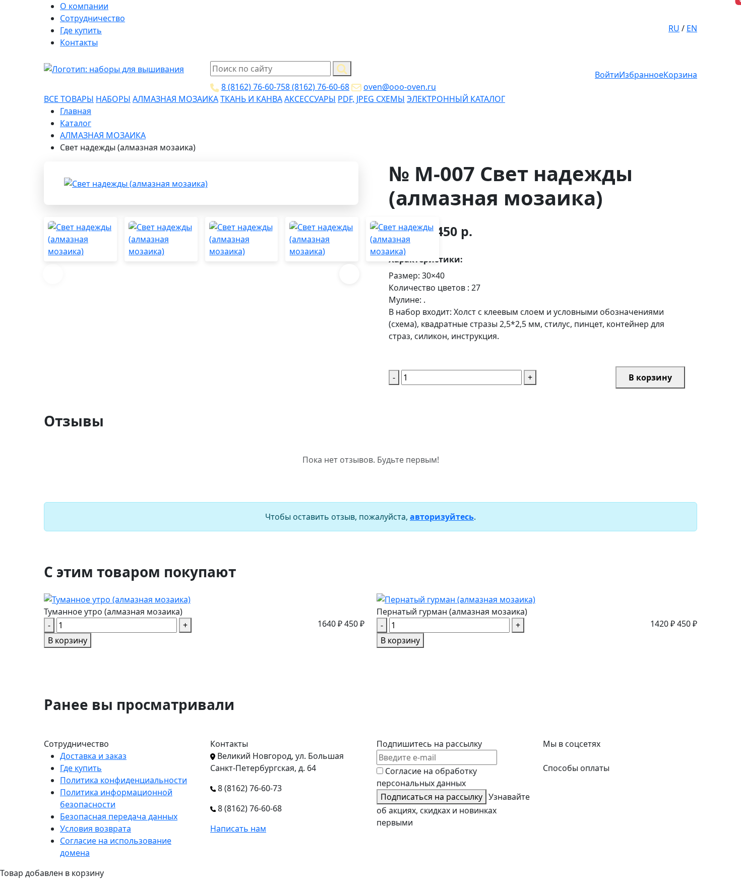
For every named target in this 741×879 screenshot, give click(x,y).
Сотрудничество (92, 18)
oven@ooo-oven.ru (399, 86)
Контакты (79, 42)
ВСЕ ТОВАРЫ (69, 98)
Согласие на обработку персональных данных (427, 777)
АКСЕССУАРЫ (310, 98)
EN (692, 28)
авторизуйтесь (442, 516)
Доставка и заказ (93, 755)
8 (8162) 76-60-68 (317, 86)
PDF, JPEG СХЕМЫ (371, 98)
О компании (84, 6)
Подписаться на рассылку (431, 796)
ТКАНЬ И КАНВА (251, 98)
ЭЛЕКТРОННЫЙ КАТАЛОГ (456, 98)
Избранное (641, 74)
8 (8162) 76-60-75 (253, 86)
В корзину (650, 377)
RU (674, 28)
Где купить (81, 30)
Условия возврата (95, 828)
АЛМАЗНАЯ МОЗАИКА (175, 98)
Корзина (680, 74)
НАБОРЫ (113, 98)
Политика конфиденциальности (123, 780)
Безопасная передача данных (118, 816)
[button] (349, 274)
